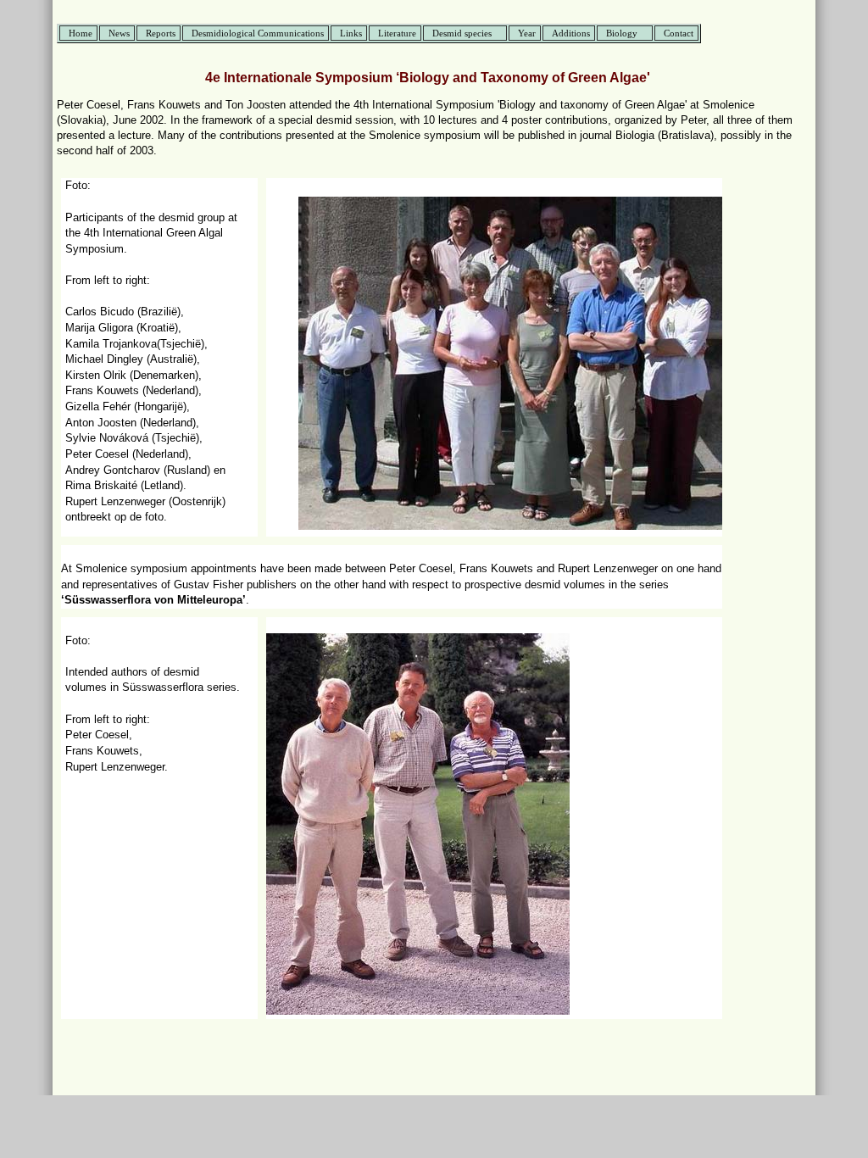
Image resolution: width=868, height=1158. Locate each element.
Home (80, 33)
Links (351, 33)
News (119, 33)
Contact (678, 33)
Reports (160, 33)
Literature (397, 33)
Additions (571, 33)
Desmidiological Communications (258, 33)
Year (527, 33)
